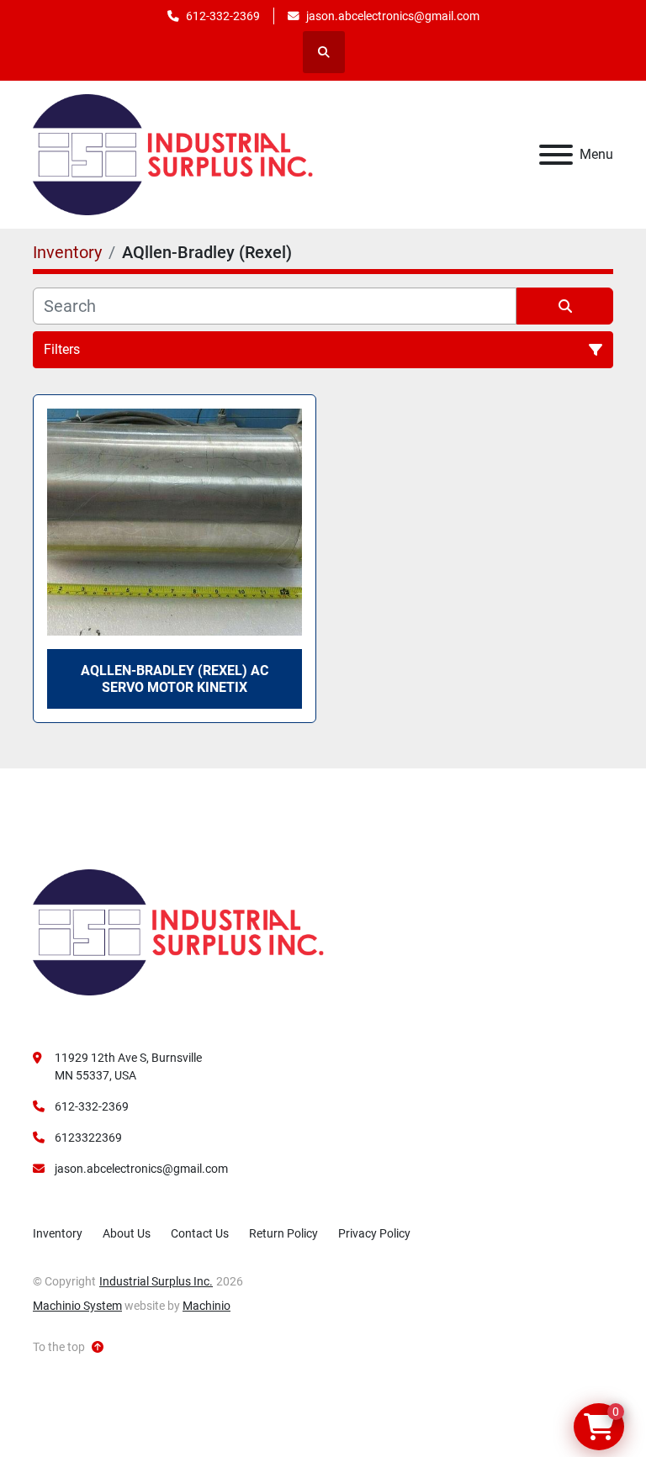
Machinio (206, 1305)
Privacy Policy (374, 1233)
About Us (127, 1233)
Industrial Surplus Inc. (156, 1281)
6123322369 (88, 1137)
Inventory (57, 1233)
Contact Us (200, 1233)
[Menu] (556, 155)
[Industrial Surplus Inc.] (178, 931)
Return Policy (283, 1233)
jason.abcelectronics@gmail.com (392, 16)
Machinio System (77, 1305)
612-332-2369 (223, 16)
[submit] (564, 306)
